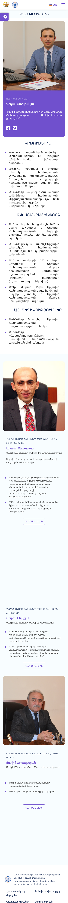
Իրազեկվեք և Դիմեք (9, 18)
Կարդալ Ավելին (34, 521)
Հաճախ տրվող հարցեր (48, 891)
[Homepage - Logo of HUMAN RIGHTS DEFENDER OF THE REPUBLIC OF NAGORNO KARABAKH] (15, 5)
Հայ (55, 4)
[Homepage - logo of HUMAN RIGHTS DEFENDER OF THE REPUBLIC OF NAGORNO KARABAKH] (8, 879)
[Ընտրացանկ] (63, 5)
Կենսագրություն (34, 14)
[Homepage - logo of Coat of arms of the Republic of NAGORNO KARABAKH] (6, 5)
